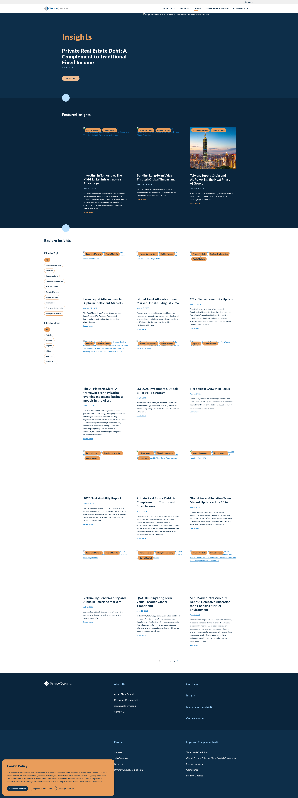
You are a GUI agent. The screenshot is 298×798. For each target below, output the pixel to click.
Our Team (184, 8)
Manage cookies (66, 788)
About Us (119, 684)
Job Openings (121, 758)
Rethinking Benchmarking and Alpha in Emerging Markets (104, 600)
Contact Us (120, 711)
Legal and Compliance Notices (204, 742)
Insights (197, 8)
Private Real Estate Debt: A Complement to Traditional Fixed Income (156, 502)
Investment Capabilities (217, 8)
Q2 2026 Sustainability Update (211, 299)
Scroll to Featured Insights (66, 98)
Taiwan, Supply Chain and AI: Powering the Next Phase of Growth (210, 179)
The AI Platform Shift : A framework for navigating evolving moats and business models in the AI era (103, 394)
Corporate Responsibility (127, 700)
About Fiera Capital (124, 694)
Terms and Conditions (197, 752)
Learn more (72, 78)
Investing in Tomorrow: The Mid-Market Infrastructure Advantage (102, 179)
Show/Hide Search (252, 8)
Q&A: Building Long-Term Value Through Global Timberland (154, 602)
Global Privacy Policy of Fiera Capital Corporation (211, 758)
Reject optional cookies (44, 788)
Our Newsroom (240, 8)
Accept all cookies (17, 788)
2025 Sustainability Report (102, 498)
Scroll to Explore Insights (66, 228)
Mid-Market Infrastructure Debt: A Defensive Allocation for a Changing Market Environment (210, 604)
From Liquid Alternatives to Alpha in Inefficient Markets (103, 301)
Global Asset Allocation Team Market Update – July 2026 (210, 500)
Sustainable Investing (125, 705)
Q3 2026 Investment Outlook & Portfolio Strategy (157, 391)
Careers (118, 742)
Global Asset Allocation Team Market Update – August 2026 (158, 301)
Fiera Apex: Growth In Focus (210, 389)
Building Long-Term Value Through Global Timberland (156, 177)
